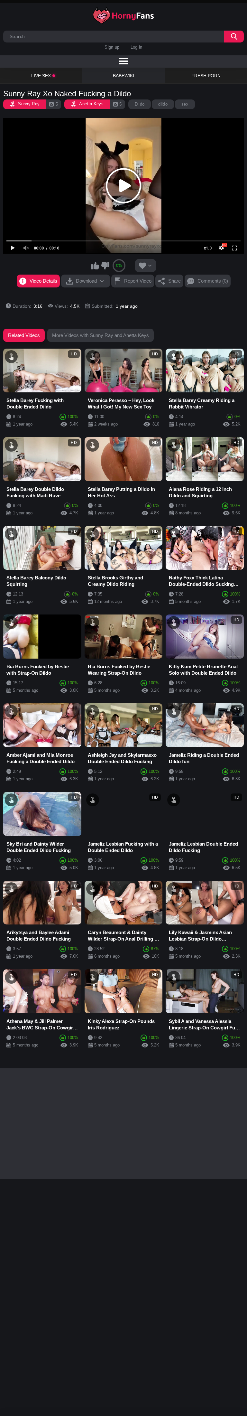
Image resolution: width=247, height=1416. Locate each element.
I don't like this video (105, 265)
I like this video (95, 265)
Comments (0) (212, 281)
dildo (163, 104)
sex (184, 104)
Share (174, 281)
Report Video (137, 281)
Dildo (140, 104)
